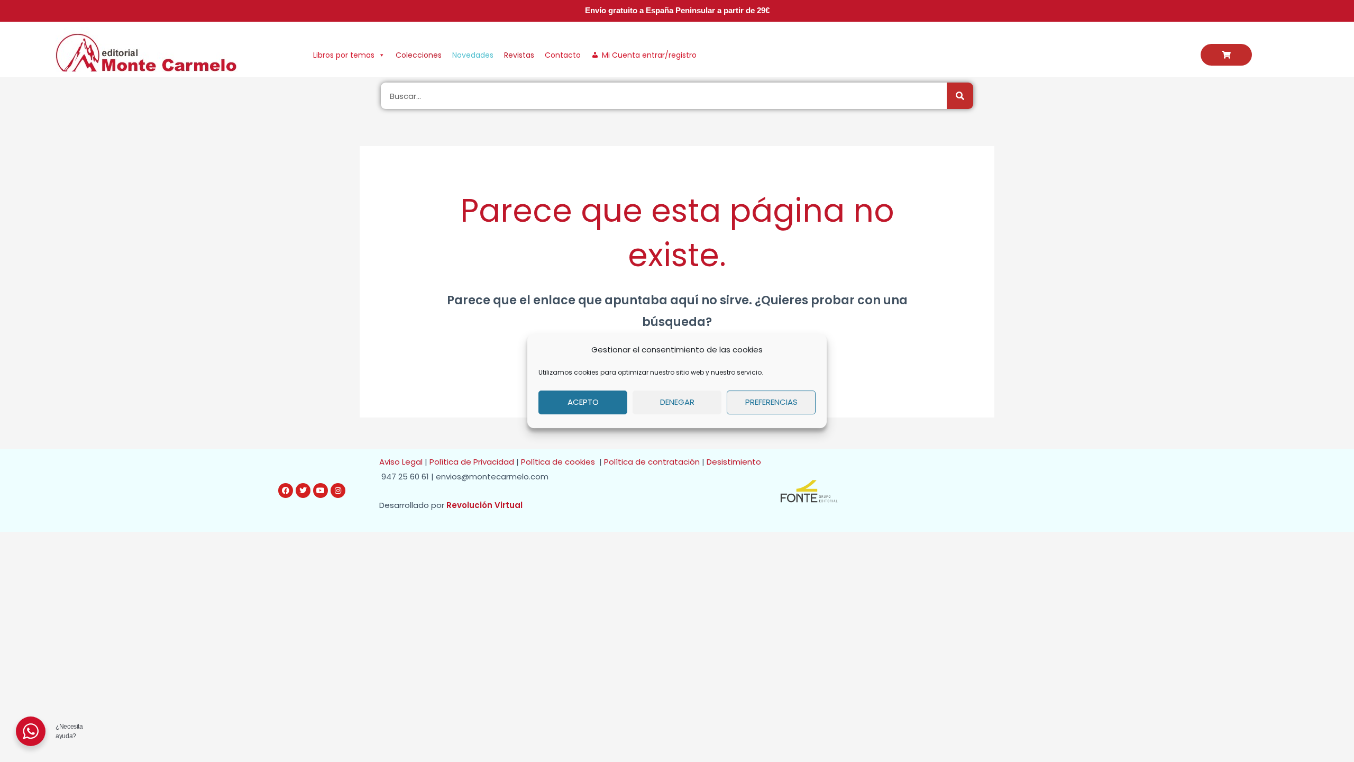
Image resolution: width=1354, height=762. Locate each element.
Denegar (677, 401)
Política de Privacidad (471, 461)
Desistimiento (736, 461)
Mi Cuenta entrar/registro (649, 55)
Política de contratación (653, 461)
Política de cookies (560, 461)
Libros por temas (343, 55)
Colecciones (419, 55)
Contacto (563, 55)
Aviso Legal (401, 461)
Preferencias (771, 401)
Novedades (472, 55)
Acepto (583, 401)
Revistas (519, 55)
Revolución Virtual (484, 505)
